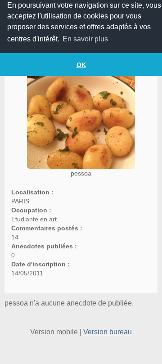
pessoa (81, 173)
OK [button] (81, 64)
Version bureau (107, 332)
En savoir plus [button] (85, 39)
